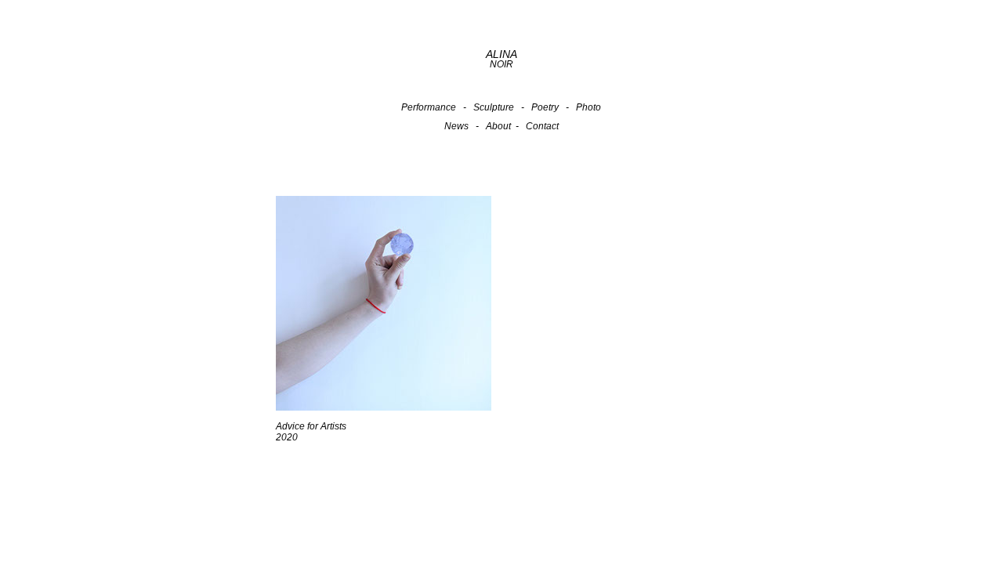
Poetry (545, 107)
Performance (428, 107)
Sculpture (493, 107)
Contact (542, 126)
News (456, 126)
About (498, 126)
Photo (588, 107)
